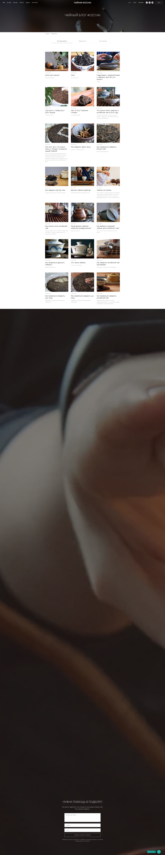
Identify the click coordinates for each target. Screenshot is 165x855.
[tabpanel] (82, 178)
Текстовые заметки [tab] (62, 41)
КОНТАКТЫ (35, 2)
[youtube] (152, 3)
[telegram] (150, 3)
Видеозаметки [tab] (82, 41)
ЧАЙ (4, 2)
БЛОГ (129, 2)
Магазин (141, 2)
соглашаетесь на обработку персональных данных (84, 839)
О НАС (134, 2)
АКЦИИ (28, 2)
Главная (47, 33)
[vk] (147, 3)
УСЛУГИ (22, 2)
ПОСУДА (15, 2)
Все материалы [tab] (103, 41)
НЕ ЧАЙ (9, 2)
